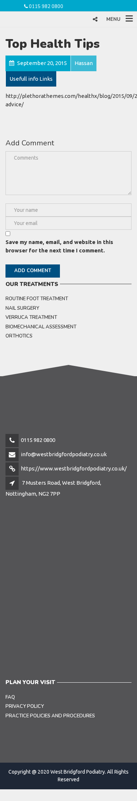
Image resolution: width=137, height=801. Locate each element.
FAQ (10, 697)
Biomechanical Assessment (40, 327)
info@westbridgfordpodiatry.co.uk (64, 454)
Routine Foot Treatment (36, 298)
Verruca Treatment (31, 317)
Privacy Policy (24, 706)
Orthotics (19, 336)
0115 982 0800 (46, 6)
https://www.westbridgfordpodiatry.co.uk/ (74, 468)
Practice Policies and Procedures (50, 716)
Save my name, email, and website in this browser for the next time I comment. (59, 246)
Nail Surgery (22, 308)
